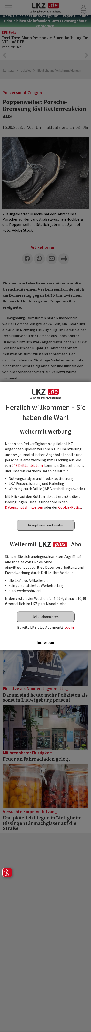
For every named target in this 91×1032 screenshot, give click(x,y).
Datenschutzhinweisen (24, 507)
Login (69, 627)
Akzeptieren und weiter (46, 525)
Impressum (45, 642)
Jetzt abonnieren (46, 616)
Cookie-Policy (69, 507)
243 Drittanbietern (27, 465)
